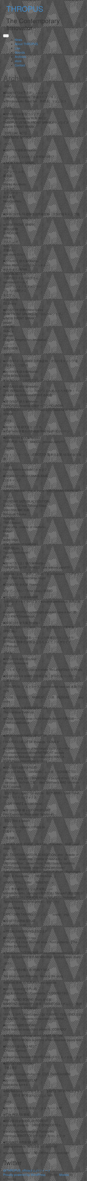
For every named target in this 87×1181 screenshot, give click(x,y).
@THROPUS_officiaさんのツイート (27, 1170)
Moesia (64, 1174)
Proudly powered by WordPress (24, 1174)
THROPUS (24, 8)
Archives (20, 56)
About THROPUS (26, 44)
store (18, 61)
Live (17, 48)
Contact (20, 65)
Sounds (20, 52)
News (18, 39)
